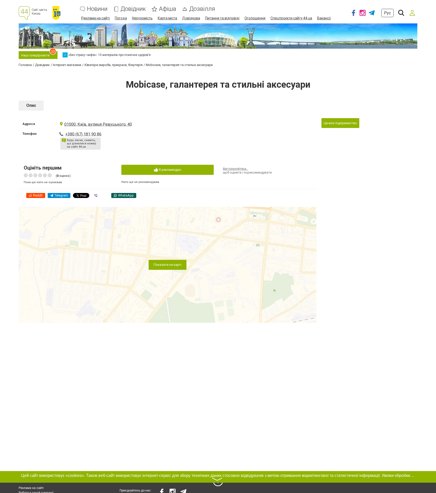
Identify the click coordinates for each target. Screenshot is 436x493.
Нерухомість (142, 18)
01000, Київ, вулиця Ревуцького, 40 (98, 124)
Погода (121, 18)
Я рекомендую (169, 170)
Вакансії (324, 18)
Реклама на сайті (95, 18)
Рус (387, 13)
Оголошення (254, 18)
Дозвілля (202, 9)
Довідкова (191, 18)
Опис (31, 105)
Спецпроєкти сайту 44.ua (291, 18)
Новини (97, 9)
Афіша (167, 9)
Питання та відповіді (222, 18)
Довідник (133, 9)
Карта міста (167, 18)
